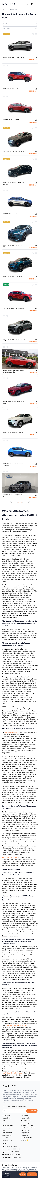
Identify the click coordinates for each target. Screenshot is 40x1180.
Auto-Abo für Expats (27, 1125)
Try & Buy (5, 1137)
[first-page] (11, 502)
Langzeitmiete (25, 1133)
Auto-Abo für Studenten (28, 1128)
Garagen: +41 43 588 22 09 (12, 1149)
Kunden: (12, 1152)
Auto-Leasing (25, 1123)
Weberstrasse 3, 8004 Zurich (13, 1157)
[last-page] (28, 502)
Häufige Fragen (7, 1128)
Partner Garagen (7, 1125)
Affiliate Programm (26, 1137)
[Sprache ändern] (31, 4)
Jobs (3, 1120)
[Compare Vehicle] (33, 34)
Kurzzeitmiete (25, 1130)
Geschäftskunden (26, 1120)
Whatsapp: (13, 1155)
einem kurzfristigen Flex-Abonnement (17, 1072)
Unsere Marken (7, 1133)
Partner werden (25, 1118)
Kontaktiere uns (7, 1140)
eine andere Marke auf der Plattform (18, 1025)
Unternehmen (6, 1118)
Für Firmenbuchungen (10, 857)
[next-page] (24, 502)
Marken (4, 10)
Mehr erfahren (34, 1165)
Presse (4, 1123)
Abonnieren (32, 1111)
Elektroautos (24, 1135)
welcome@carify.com (11, 1146)
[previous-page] (16, 502)
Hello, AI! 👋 (24, 1140)
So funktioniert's (7, 1135)
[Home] (9, 3)
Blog (3, 1130)
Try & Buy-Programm (12, 732)
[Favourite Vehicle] (36, 34)
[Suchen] (27, 3)
